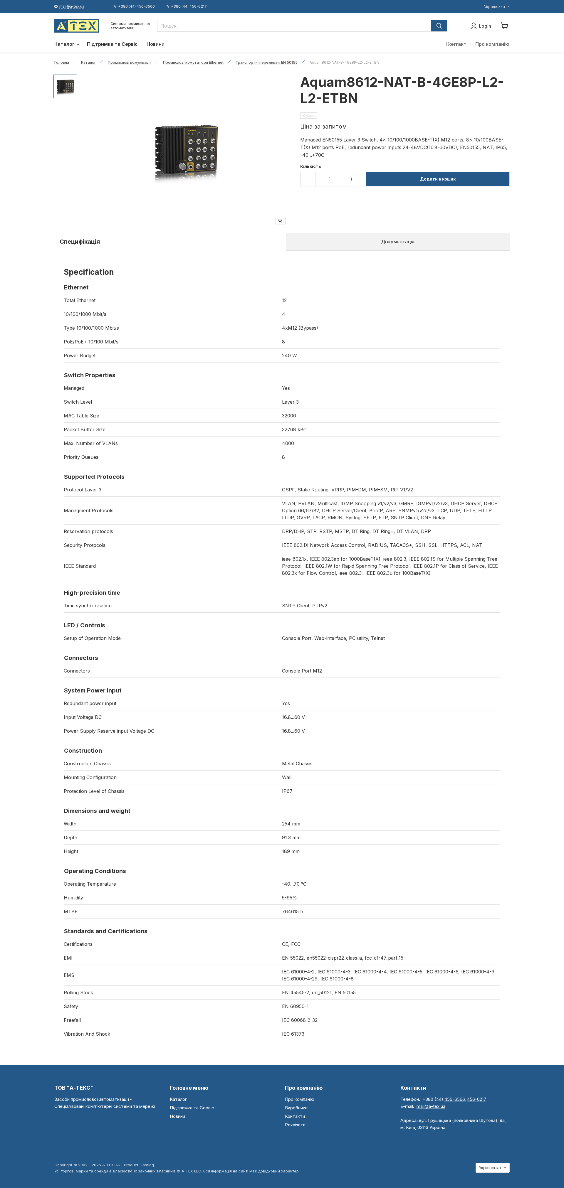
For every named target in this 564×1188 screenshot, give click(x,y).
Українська (494, 6)
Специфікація (80, 241)
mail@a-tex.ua (431, 1106)
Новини (155, 44)
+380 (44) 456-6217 (189, 6)
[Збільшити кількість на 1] (351, 179)
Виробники (296, 1108)
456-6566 (454, 1099)
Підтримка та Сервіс (112, 44)
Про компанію (492, 44)
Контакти (295, 1116)
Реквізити (295, 1125)
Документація (397, 242)
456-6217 (476, 1099)
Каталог (65, 44)
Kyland (309, 115)
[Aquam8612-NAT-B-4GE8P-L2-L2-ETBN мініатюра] (65, 86)
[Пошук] (439, 25)
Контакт (456, 44)
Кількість (310, 166)
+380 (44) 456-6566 (136, 6)
